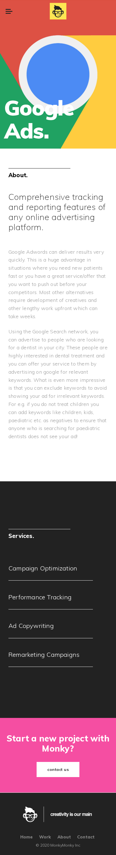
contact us (58, 769)
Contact (86, 837)
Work (45, 837)
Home (26, 837)
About (64, 837)
